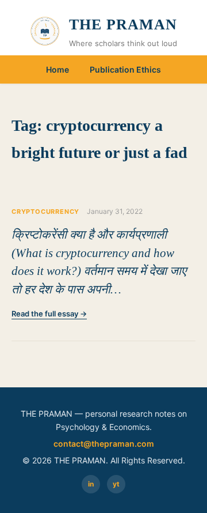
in (91, 484)
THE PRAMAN (123, 24)
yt (116, 484)
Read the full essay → (49, 313)
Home (57, 69)
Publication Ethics (125, 69)
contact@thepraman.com (103, 443)
